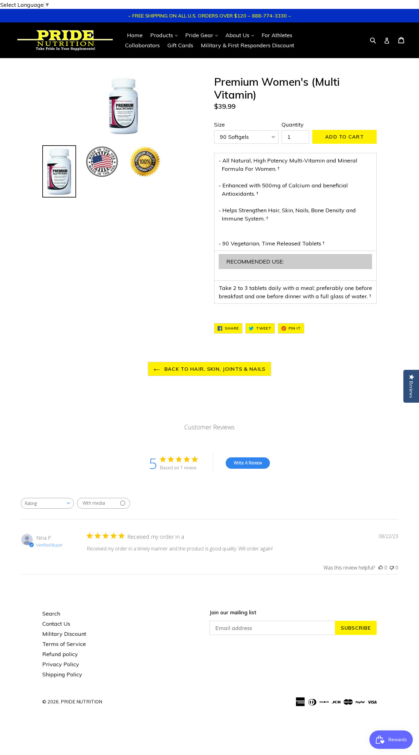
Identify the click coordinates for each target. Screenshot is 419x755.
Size (219, 124)
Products (165, 35)
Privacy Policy (60, 664)
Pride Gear (203, 35)
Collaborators (142, 45)
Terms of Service (64, 643)
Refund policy (60, 654)
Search (51, 613)
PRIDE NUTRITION (81, 702)
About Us (241, 35)
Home (135, 35)
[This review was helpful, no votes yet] (381, 567)
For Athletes (277, 35)
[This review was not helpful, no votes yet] (392, 567)
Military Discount (64, 633)
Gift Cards (180, 45)
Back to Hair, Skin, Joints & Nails (214, 369)
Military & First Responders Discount (247, 45)
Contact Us (56, 623)
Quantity (293, 124)
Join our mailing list (233, 612)
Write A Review (248, 463)
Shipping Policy (62, 674)
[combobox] (47, 503)
